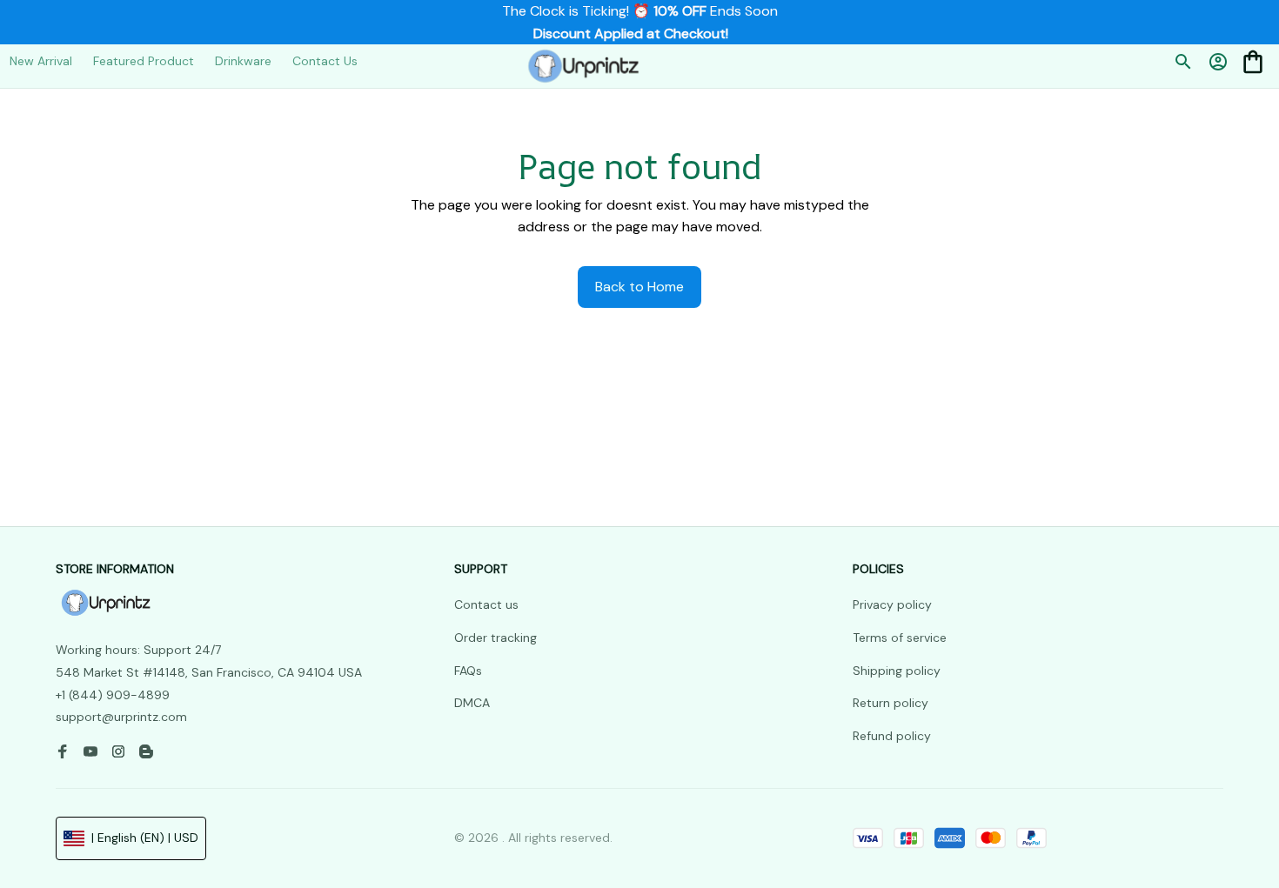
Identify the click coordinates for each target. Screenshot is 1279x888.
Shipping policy (897, 670)
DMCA (472, 703)
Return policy (890, 703)
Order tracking (495, 637)
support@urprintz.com (121, 717)
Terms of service (900, 637)
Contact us (486, 605)
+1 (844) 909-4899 (113, 695)
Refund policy (892, 736)
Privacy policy (892, 605)
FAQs (468, 670)
